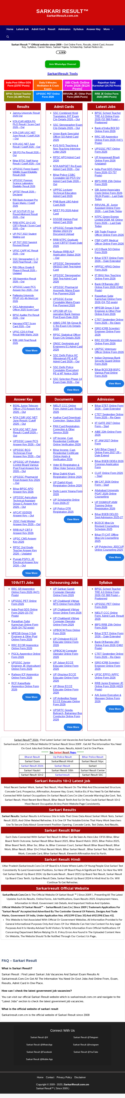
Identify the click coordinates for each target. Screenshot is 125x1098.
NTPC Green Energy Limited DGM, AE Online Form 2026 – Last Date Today (109, 221)
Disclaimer (80, 1077)
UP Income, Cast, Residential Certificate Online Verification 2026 (67, 441)
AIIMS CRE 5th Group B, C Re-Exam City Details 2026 (67, 326)
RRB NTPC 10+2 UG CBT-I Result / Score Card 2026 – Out (27, 225)
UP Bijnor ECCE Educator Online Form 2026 (65, 689)
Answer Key (93, 29)
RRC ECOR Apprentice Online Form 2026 (108, 342)
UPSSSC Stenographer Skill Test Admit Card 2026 (67, 278)
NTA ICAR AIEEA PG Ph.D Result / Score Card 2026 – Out (26, 124)
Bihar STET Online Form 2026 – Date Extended (109, 259)
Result (51, 29)
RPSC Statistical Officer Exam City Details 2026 (67, 336)
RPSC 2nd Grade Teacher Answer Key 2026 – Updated (25, 550)
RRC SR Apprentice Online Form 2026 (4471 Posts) (109, 139)
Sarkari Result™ (62, 11)
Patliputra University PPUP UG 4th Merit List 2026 (25, 298)
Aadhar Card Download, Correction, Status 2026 (67, 419)
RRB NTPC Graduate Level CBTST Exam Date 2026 (67, 243)
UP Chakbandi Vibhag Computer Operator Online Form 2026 (66, 621)
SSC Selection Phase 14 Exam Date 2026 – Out (67, 381)
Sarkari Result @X (39, 1037)
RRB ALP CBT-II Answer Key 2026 (23, 531)
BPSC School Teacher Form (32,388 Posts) (18, 95)
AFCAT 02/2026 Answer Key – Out (23, 514)
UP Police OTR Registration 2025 (63, 510)
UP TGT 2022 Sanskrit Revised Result (25, 244)
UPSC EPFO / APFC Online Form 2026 (107, 676)
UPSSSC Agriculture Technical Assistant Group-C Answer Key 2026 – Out (25, 502)
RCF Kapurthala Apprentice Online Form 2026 (25, 686)
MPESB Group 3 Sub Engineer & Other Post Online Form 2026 (108, 311)
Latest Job (22, 29)
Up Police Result (62, 757)
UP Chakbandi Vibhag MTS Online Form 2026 (66, 602)
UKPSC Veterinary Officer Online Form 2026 (109, 350)
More (107, 29)
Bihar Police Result (92, 757)
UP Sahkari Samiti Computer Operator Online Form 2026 (64, 592)
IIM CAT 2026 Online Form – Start (107, 483)
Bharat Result (32, 757)
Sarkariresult (62, 775)
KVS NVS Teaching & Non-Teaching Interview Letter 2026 (66, 148)
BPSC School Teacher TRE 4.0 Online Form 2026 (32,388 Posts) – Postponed (108, 118)
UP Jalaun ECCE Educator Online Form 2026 (65, 665)
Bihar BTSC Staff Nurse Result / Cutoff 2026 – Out (26, 162)
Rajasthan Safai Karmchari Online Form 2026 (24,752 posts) (108, 299)
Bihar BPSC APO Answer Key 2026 (23, 490)
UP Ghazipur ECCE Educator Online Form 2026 (65, 677)
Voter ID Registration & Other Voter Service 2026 (67, 466)
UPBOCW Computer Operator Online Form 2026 (65, 653)
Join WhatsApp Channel (62, 64)
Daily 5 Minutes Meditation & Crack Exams (48, 85)
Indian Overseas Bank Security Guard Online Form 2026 (107, 361)
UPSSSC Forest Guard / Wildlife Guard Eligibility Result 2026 (26, 171)
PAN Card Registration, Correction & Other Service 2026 (66, 429)
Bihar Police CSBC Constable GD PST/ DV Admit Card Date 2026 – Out (67, 179)
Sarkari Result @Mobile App (39, 1059)
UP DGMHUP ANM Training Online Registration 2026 (106, 505)
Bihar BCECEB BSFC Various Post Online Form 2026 (107, 372)
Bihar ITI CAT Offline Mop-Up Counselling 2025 (107, 537)
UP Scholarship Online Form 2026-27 (66, 501)
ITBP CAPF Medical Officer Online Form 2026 (109, 242)
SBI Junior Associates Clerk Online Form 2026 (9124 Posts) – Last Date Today (109, 194)
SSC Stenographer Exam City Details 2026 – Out (67, 126)
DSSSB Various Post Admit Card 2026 (65, 221)
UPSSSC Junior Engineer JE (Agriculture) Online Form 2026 (26, 665)
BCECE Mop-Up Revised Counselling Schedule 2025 (107, 526)
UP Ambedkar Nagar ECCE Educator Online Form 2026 (66, 701)
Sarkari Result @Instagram (86, 1044)
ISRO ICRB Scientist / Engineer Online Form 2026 (107, 331)
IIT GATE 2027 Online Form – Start (107, 425)
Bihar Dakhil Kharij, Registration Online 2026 (67, 475)
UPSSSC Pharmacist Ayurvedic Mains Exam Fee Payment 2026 (66, 290)
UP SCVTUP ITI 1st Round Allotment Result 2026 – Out (25, 214)
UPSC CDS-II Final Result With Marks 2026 (25, 333)
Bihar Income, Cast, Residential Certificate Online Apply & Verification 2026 (66, 454)
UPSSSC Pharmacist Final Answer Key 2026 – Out (26, 480)
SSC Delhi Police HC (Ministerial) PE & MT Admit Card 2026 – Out (66, 358)
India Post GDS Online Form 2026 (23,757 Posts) (108, 172)
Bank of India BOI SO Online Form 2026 (107, 130)
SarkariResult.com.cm (76, 1084)
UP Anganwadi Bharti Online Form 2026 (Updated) (107, 160)
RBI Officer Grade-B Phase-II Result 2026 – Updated (25, 270)
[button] (7, 37)
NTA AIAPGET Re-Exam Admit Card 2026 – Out (67, 168)
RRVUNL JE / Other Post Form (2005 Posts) (77, 95)
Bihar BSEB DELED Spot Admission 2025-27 (109, 516)
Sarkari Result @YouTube (86, 1052)
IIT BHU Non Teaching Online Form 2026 (108, 277)
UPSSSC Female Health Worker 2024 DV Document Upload (67, 231)
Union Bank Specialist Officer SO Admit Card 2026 (66, 136)
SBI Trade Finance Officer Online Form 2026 (109, 233)
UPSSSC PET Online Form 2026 (48, 95)
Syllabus (78, 29)
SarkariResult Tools (62, 73)
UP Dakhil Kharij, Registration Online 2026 (67, 484)
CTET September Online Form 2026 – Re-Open (109, 321)
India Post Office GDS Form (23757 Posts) (18, 84)
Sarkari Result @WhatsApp (39, 1044)
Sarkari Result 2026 (32, 766)
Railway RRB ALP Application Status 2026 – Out (67, 254)
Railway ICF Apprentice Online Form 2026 (25, 676)
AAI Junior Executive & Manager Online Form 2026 (108, 698)
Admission (64, 29)
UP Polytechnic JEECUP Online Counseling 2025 (109, 548)
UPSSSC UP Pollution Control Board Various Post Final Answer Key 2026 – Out (26, 466)
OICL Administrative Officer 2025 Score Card (26, 308)
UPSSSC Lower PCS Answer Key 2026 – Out (25, 288)
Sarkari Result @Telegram (85, 1037)
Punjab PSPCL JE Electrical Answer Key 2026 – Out (25, 562)
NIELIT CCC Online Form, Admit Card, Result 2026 (67, 408)
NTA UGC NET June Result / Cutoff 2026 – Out (26, 145)
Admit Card (38, 29)
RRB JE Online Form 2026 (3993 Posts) (106, 95)
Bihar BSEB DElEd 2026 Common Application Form (109, 464)
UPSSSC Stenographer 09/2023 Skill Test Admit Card (67, 266)
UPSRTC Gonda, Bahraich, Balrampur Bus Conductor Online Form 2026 (67, 715)
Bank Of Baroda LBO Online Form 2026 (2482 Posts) (109, 287)
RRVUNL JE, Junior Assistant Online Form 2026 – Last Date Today (108, 208)
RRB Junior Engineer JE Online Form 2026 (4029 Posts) (109, 686)
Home (10, 29)
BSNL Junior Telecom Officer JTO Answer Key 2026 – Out (27, 408)
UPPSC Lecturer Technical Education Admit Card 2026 (64, 193)
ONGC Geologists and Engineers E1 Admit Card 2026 (67, 346)
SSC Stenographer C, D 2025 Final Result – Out (25, 260)
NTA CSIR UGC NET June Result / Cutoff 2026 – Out (26, 135)
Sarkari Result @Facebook (39, 1052)
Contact (50, 1077)
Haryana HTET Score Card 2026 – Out (24, 325)
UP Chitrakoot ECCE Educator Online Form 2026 (65, 642)
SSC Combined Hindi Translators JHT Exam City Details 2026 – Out (66, 116)
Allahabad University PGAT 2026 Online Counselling (107, 493)
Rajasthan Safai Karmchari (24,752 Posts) (106, 84)
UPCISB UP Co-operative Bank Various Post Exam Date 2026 (66, 314)
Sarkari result (62, 766)
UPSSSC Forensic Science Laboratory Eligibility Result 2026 (24, 183)
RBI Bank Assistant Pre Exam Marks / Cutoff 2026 (25, 203)
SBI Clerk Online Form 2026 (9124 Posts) (77, 85)
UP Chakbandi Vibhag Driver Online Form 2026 (67, 611)
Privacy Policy (64, 1077)
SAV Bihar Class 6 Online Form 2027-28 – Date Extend (108, 452)
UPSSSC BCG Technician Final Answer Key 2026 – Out (26, 453)
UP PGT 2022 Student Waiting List (24, 235)
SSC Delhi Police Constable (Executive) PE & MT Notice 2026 (66, 370)
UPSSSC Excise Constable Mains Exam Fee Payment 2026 (66, 302)
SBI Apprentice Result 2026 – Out (24, 280)
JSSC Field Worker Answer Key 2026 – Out (26, 523)
